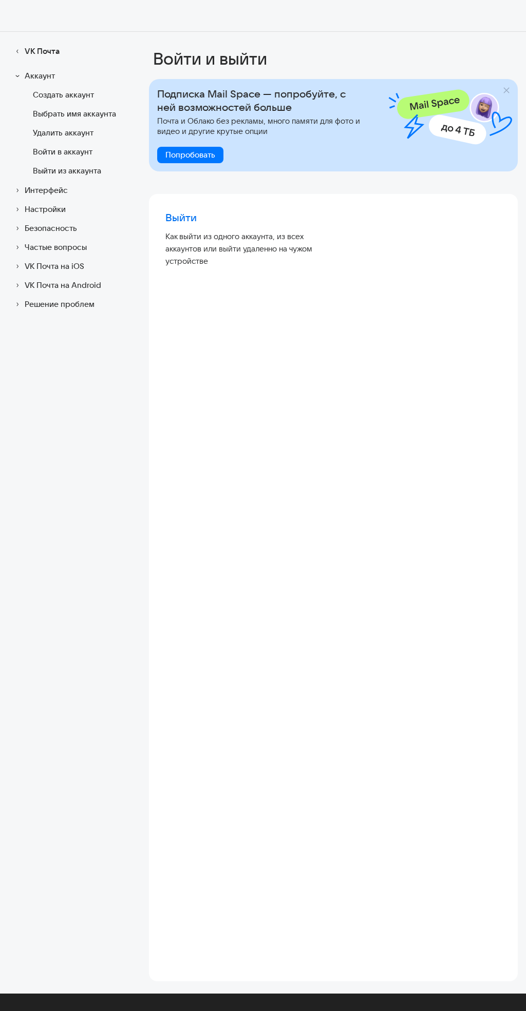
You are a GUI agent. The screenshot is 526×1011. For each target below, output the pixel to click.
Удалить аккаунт (63, 133)
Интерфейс (46, 190)
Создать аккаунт (63, 95)
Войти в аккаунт (62, 152)
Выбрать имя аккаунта (74, 114)
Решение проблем (60, 304)
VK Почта (42, 51)
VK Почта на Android (63, 285)
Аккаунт (40, 76)
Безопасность (51, 228)
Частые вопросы (56, 247)
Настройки (45, 209)
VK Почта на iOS (54, 266)
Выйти (181, 217)
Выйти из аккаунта (67, 171)
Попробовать (190, 155)
